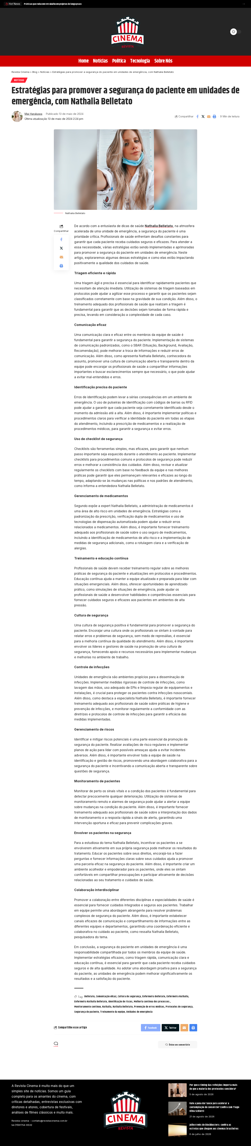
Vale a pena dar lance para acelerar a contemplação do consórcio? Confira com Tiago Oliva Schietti (214, 1107)
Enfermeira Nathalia (177, 996)
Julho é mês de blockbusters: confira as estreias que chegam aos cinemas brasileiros (214, 1127)
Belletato (89, 996)
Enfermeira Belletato (153, 996)
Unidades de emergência (139, 1012)
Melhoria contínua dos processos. (152, 1002)
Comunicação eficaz (106, 996)
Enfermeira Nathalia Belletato (90, 1002)
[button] (243, 4)
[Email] (208, 116)
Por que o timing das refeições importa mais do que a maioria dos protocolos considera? (213, 1087)
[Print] (214, 116)
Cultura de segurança (129, 996)
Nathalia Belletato (159, 226)
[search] (16, 31)
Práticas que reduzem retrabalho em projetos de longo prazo (52, 4)
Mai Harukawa (33, 114)
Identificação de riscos (120, 1002)
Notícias (19, 80)
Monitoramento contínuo (87, 1007)
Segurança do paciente (86, 1012)
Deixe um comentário (179, 1044)
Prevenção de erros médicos (149, 1007)
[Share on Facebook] (197, 116)
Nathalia (106, 1007)
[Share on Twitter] (203, 116)
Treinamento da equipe (112, 1012)
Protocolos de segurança (179, 1007)
